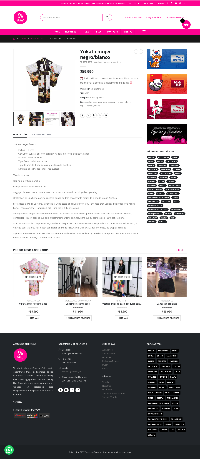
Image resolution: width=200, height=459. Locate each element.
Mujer (105, 365)
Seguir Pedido (154, 17)
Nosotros (70, 31)
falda (177, 173)
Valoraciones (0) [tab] (41, 134)
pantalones (172, 194)
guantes (152, 177)
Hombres (106, 357)
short (168, 214)
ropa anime (176, 210)
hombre (151, 181)
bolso (160, 161)
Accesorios (107, 350)
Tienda (85, 31)
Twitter (88, 115)
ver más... (18, 402)
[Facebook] (171, 3)
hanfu (173, 177)
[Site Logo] (20, 17)
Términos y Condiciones (113, 393)
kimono (92, 102)
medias (162, 185)
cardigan (174, 165)
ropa (114, 102)
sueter (164, 218)
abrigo (151, 157)
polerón (166, 202)
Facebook (82, 115)
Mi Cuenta (134, 3)
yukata (97, 105)
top (172, 218)
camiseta (162, 165)
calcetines (172, 161)
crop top (152, 173)
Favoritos (148, 3)
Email (105, 115)
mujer (150, 194)
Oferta (160, 194)
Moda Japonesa (97, 97)
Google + (100, 115)
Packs (105, 368)
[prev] (136, 51)
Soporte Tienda (109, 397)
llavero (152, 185)
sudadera (152, 218)
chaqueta (152, 169)
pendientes (153, 202)
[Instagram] (180, 3)
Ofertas (127, 31)
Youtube (66, 390)
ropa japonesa (86, 105)
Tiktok (77, 390)
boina (150, 161)
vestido (151, 222)
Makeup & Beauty (110, 361)
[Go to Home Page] (14, 39)
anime (175, 157)
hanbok (163, 177)
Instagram (72, 390)
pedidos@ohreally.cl (71, 371)
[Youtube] (176, 3)
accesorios (163, 157)
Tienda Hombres (134, 17)
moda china (174, 185)
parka (175, 197)
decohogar (166, 173)
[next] (141, 51)
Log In (143, 30)
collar (177, 169)
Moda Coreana (84, 301)
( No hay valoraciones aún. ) (107, 62)
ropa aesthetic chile (157, 210)
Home (57, 31)
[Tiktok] (185, 3)
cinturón (165, 169)
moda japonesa (104, 102)
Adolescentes (71, 301)
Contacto (112, 31)
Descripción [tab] (20, 134)
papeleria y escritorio (158, 197)
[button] (14, 79)
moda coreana (155, 189)
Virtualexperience (123, 452)
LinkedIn (94, 115)
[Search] (107, 17)
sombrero (179, 214)
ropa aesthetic (124, 102)
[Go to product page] (78, 277)
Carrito (161, 3)
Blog (99, 31)
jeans (161, 181)
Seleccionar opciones (79, 318)
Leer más (34, 318)
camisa (151, 165)
